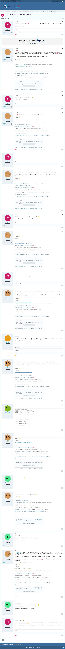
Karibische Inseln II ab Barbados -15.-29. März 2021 (42, 77)
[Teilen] (63, 18)
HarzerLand (34, 494)
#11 (62, 334)
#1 (62, 21)
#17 (62, 533)
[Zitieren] (62, 34)
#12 (62, 359)
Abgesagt (17, 350)
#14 (62, 433)
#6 (62, 170)
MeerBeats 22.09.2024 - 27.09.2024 (21, 64)
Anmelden (53, 1)
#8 (62, 231)
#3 (62, 95)
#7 (62, 214)
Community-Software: (32, 647)
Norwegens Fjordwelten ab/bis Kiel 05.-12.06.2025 (23, 66)
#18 (62, 550)
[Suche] (62, 1)
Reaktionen (4, 32)
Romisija (17, 216)
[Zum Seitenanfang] (63, 648)
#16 (62, 492)
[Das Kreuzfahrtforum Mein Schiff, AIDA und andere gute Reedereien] (32, 6)
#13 (62, 404)
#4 (62, 112)
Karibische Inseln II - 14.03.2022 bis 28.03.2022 (22, 71)
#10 (62, 289)
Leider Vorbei (18, 347)
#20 (62, 618)
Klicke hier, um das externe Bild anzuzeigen (29, 85)
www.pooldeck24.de (38, 81)
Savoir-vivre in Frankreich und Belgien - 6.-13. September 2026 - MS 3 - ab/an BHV (28, 89)
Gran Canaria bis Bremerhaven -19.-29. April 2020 (23, 77)
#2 (62, 48)
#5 (62, 153)
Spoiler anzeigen (18, 31)
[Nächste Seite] (9, 18)
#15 (62, 475)
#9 (62, 272)
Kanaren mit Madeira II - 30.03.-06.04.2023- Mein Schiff (24, 68)
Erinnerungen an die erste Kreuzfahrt (38, 73)
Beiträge (4, 33)
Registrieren (58, 1)
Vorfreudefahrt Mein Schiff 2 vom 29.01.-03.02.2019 (23, 73)
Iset (6, 15)
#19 (62, 601)
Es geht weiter (18, 353)
